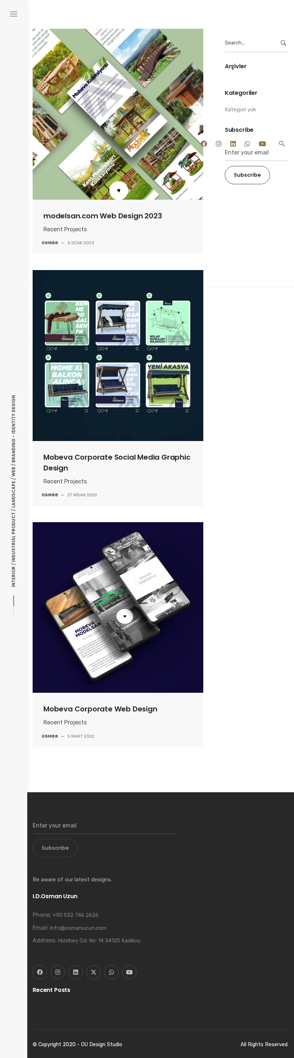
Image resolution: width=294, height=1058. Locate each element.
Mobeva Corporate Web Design (100, 709)
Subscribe (55, 847)
